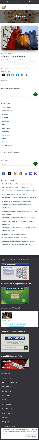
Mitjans (4, 138)
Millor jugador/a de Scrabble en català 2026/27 (15, 187)
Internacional (6, 135)
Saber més (26, 68)
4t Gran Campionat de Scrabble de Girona (14, 237)
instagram (9, 2)
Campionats (5, 114)
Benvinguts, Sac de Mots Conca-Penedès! (14, 194)
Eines (3, 124)
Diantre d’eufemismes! (13, 56)
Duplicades (5, 121)
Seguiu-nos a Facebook (10, 152)
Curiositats (5, 117)
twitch (32, 2)
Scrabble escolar (7, 145)
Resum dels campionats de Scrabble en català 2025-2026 (19, 190)
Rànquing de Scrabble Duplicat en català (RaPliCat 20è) (18, 217)
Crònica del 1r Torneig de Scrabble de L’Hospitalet (16, 201)
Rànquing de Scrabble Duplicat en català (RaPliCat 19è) (18, 241)
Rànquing (5, 142)
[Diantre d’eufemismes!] (19, 38)
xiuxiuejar (25, 2)
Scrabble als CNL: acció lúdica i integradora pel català (17, 183)
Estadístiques (6, 128)
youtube (29, 2)
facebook (4, 2)
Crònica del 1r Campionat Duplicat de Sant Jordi (16, 244)
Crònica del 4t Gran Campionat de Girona (14, 234)
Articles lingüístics (7, 53)
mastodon (19, 2)
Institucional (5, 131)
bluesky (13, 2)
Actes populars (6, 107)
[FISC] (4, 7)
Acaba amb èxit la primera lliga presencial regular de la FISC (19, 197)
